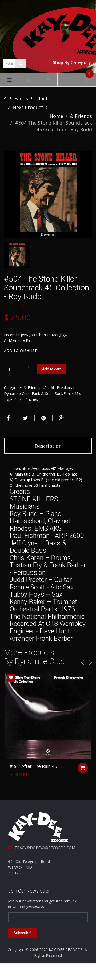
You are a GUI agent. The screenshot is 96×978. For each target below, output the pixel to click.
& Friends (81, 116)
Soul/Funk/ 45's (68, 393)
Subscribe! (22, 933)
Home (56, 116)
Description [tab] (48, 446)
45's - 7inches (26, 399)
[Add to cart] (83, 768)
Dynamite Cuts (17, 393)
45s (45, 387)
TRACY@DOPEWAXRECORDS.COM (45, 847)
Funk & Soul (42, 393)
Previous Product (28, 98)
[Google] (61, 418)
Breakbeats (67, 387)
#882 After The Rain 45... (34, 766)
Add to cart (51, 369)
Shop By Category (72, 62)
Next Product (28, 107)
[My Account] (29, 80)
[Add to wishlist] (11, 678)
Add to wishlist (20, 350)
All (53, 387)
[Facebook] (7, 418)
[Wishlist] (48, 80)
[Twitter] (24, 418)
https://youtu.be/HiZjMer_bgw (41, 334)
